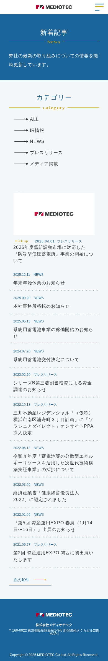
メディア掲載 (44, 163)
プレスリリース (46, 152)
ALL (34, 119)
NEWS (37, 141)
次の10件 (21, 579)
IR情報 (37, 130)
